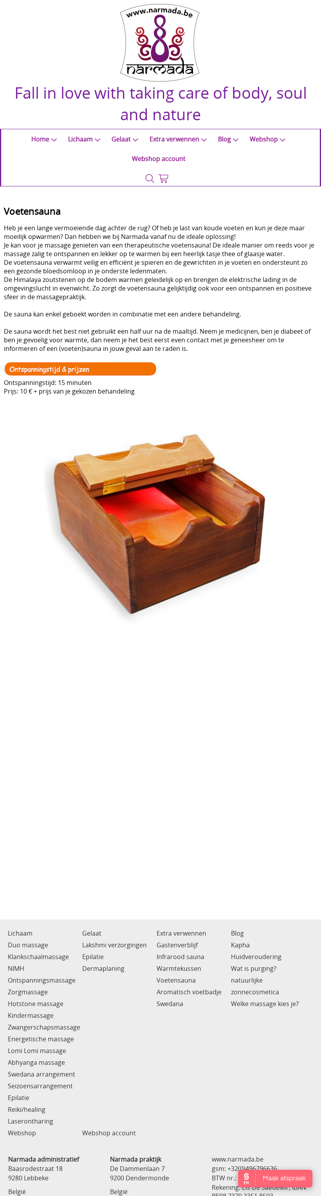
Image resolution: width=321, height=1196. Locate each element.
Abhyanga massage (36, 1062)
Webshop (264, 139)
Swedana (170, 1003)
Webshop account (159, 158)
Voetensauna (176, 980)
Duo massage (28, 945)
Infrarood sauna (180, 956)
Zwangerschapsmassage (44, 1027)
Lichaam (80, 139)
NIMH (16, 968)
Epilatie (18, 1097)
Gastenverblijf (177, 945)
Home (40, 139)
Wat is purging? (253, 968)
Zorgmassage (28, 992)
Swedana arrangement (41, 1074)
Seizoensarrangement (40, 1086)
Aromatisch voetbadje (189, 992)
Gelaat (121, 139)
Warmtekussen (179, 968)
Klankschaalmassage (38, 956)
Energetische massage (41, 1039)
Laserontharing (30, 1121)
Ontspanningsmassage (42, 980)
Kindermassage (31, 1015)
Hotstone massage (35, 1003)
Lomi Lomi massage (37, 1050)
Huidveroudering (256, 956)
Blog (224, 139)
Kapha (240, 945)
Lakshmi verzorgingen (114, 945)
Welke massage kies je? (265, 1003)
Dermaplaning (103, 968)
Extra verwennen (174, 139)
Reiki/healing (26, 1109)
